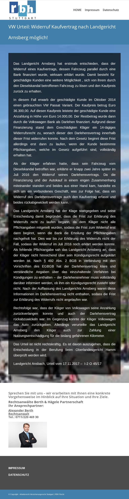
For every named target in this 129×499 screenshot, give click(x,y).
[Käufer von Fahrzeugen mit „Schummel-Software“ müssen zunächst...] (2, 249)
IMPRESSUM (16, 468)
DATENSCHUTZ (18, 474)
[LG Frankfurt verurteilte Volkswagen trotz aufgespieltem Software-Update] (126, 249)
